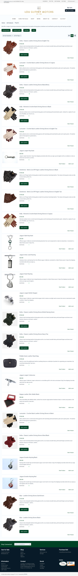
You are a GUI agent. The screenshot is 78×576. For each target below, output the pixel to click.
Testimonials (4, 566)
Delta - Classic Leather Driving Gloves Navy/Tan (34, 334)
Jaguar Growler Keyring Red (28, 476)
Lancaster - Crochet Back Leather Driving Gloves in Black (37, 413)
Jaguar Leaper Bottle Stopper (28, 293)
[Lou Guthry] (39, 10)
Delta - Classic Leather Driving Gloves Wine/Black (34, 435)
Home (14, 18)
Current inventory (5, 552)
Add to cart (71, 163)
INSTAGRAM (57, 1)
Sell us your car (43, 552)
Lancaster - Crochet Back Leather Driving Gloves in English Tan (38, 128)
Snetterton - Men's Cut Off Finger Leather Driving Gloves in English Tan (41, 191)
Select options (24, 54)
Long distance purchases (65, 552)
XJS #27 (63, 18)
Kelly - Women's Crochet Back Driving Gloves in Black (35, 106)
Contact (55, 18)
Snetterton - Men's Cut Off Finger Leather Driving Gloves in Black (39, 170)
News (38, 18)
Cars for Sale (23, 18)
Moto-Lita (22, 553)
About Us (46, 18)
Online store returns (5, 568)
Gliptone (22, 556)
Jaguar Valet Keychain (26, 235)
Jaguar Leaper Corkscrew (27, 375)
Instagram (42, 566)
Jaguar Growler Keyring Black (28, 457)
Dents (21, 555)
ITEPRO (25, 574)
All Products (10, 23)
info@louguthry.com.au (8, 1)
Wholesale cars (4, 553)
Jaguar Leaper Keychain (27, 150)
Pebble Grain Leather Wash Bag (29, 356)
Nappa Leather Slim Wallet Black (29, 394)
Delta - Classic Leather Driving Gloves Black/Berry (34, 85)
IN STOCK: (22, 50)
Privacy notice (4, 565)
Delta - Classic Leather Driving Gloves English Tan (34, 41)
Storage (42, 553)
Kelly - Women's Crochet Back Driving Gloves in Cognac (36, 213)
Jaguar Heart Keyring (26, 274)
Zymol (21, 552)
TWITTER (51, 1)
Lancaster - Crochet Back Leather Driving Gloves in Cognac (37, 63)
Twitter (41, 565)
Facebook (42, 563)
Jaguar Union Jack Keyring (28, 255)
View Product (70, 57)
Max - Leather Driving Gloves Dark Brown (32, 495)
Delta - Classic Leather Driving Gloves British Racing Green (37, 312)
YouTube (42, 568)
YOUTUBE (63, 1)
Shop (32, 18)
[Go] (30, 544)
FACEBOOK (45, 1)
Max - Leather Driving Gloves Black (30, 517)
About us (3, 563)
